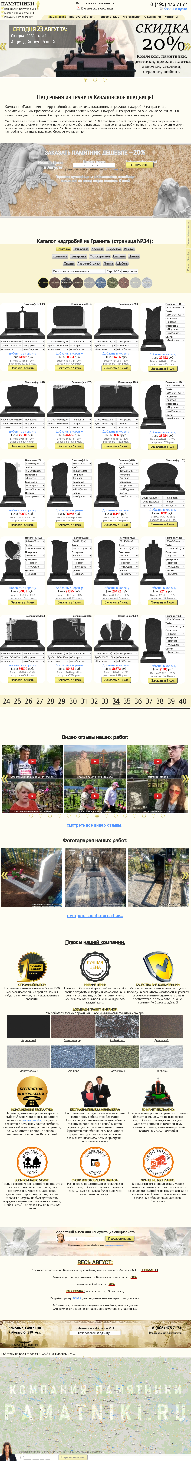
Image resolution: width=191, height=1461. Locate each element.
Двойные (97, 249)
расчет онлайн (31, 1120)
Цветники (119, 256)
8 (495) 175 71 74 (169, 3)
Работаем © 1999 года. (25, 1332)
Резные (129, 249)
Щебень (122, 263)
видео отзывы (95, 824)
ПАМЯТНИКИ (17, 4)
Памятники (63, 249)
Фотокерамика (100, 256)
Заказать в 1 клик (22, 368)
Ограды (69, 263)
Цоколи (134, 256)
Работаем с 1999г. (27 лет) (18, 17)
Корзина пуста (175, 9)
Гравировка (78, 256)
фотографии (95, 915)
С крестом (114, 249)
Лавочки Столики (88, 263)
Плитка (108, 263)
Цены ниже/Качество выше (20, 9)
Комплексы (60, 256)
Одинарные (81, 249)
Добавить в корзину (22, 353)
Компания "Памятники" (25, 1327)
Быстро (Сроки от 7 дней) (19, 13)
